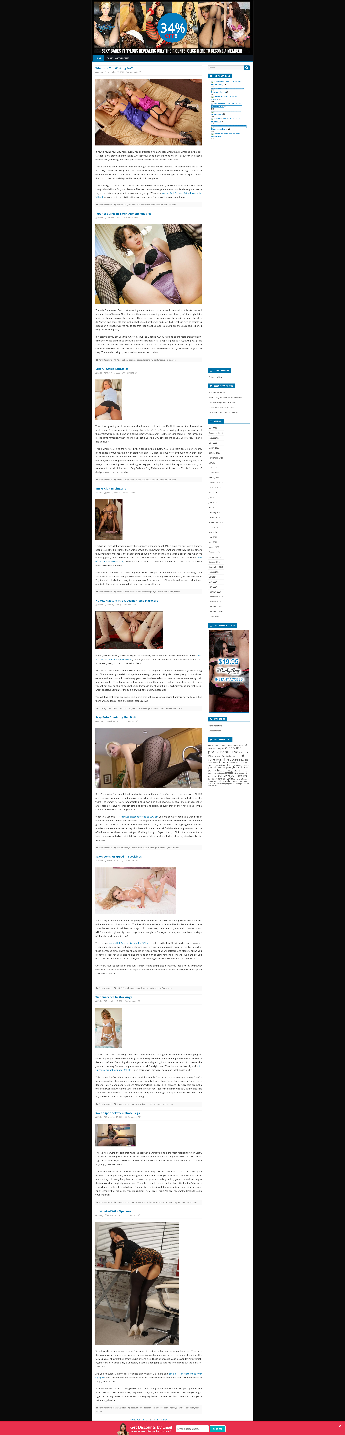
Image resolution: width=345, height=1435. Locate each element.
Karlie (99, 373)
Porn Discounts (105, 204)
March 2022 (214, 547)
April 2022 (213, 542)
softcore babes (239, 773)
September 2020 (216, 606)
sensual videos (220, 773)
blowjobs (220, 748)
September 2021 (216, 567)
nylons (177, 591)
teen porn (211, 784)
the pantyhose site (228, 784)
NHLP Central (123, 988)
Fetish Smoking (215, 377)
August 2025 (214, 438)
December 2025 (216, 433)
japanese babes (135, 360)
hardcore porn (148, 591)
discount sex (135, 479)
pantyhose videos (237, 767)
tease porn (243, 781)
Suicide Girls (234, 781)
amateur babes (226, 745)
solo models (166, 708)
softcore (229, 772)
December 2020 (216, 596)
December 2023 (216, 482)
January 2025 (214, 453)
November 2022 (216, 522)
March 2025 (214, 448)
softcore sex (170, 479)
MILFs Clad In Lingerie (110, 488)
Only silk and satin (132, 204)
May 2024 (213, 467)
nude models (141, 708)
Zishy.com (222, 786)
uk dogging (239, 784)
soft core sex (219, 778)
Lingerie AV (148, 360)
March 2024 (214, 472)
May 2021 (213, 582)
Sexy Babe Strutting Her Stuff (115, 717)
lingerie (132, 708)
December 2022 (216, 517)
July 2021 (212, 577)
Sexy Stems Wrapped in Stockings (118, 856)
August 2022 (214, 532)
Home (98, 58)
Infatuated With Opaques (113, 1211)
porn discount (157, 204)
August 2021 (214, 572)
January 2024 (214, 477)
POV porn (231, 771)
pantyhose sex (182, 1407)
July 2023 (212, 497)
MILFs (170, 591)
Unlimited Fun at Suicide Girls (221, 407)
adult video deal (213, 745)
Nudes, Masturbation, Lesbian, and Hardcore (126, 600)
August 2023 (214, 492)
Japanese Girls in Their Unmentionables (123, 213)
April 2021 (213, 587)
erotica (120, 204)
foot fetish (216, 756)
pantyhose (145, 204)
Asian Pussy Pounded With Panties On (225, 397)
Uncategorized (105, 708)
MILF (240, 762)
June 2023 (213, 502)
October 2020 (215, 601)
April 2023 (213, 507)
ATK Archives (121, 708)
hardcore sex (161, 591)
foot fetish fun (229, 756)
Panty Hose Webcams (118, 58)
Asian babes (122, 360)
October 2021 (215, 562)
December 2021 (216, 552)
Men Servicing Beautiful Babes (222, 402)
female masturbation (158, 1202)
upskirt (196, 1202)
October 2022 (215, 527)
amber (100, 72)
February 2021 (215, 592)
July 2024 (212, 462)
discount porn (123, 479)
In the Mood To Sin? (217, 392)
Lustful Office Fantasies (111, 369)
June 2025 (213, 443)
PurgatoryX (239, 771)
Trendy (100, 1215)
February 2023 (215, 512)
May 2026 (213, 428)
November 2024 (216, 458)
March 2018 (214, 616)
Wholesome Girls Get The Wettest (223, 412)
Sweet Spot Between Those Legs (117, 1113)
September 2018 (216, 611)
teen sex (219, 784)
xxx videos (177, 708)
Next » (164, 1419)
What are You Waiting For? (114, 68)
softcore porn (170, 204)
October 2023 (215, 487)
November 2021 (216, 557)
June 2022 (213, 537)
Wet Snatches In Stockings (113, 997)
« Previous (135, 1419)
